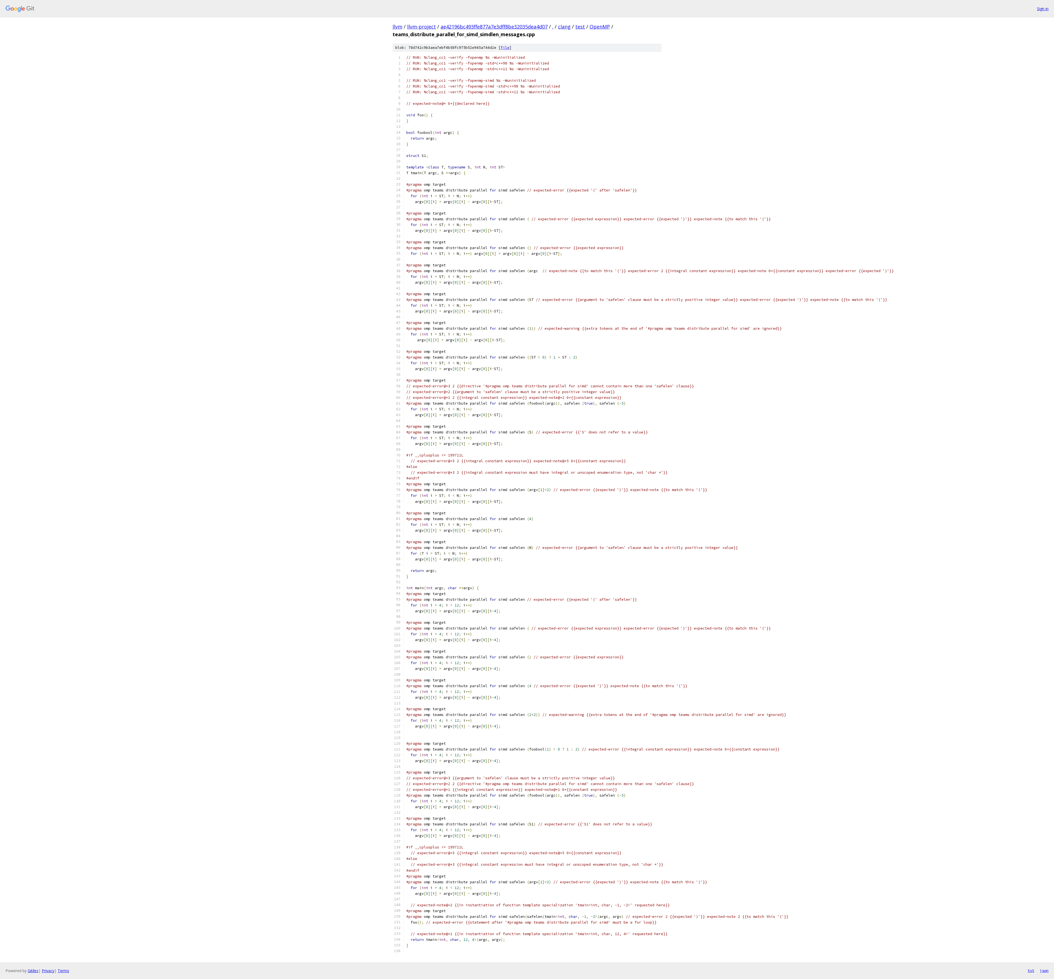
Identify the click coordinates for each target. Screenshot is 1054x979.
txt (1031, 970)
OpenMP (600, 26)
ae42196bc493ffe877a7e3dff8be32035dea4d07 (494, 26)
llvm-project (421, 26)
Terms (63, 970)
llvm (397, 26)
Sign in (1043, 8)
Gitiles (33, 970)
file (505, 47)
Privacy (48, 970)
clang (564, 26)
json (1044, 970)
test (580, 26)
